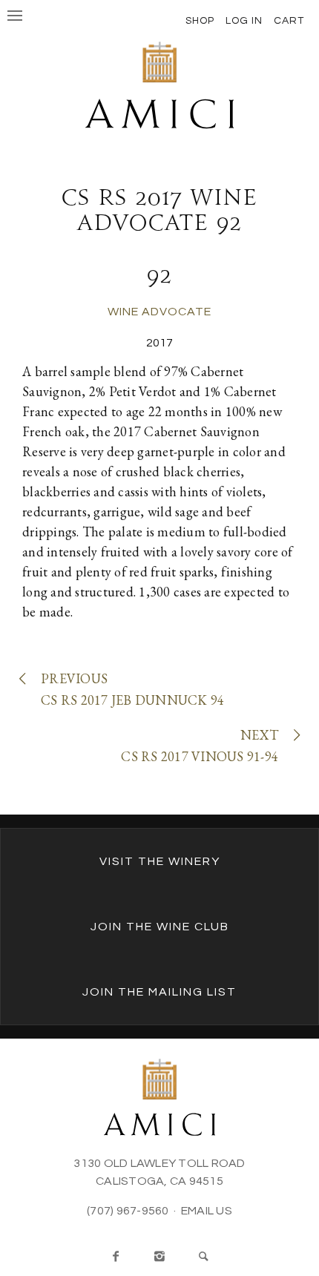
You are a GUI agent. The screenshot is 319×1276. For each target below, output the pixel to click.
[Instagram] (159, 1256)
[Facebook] (115, 1256)
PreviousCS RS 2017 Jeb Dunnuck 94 (132, 689)
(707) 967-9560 (128, 1211)
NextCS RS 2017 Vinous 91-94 (199, 745)
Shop (199, 21)
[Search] (203, 1256)
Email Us (206, 1211)
